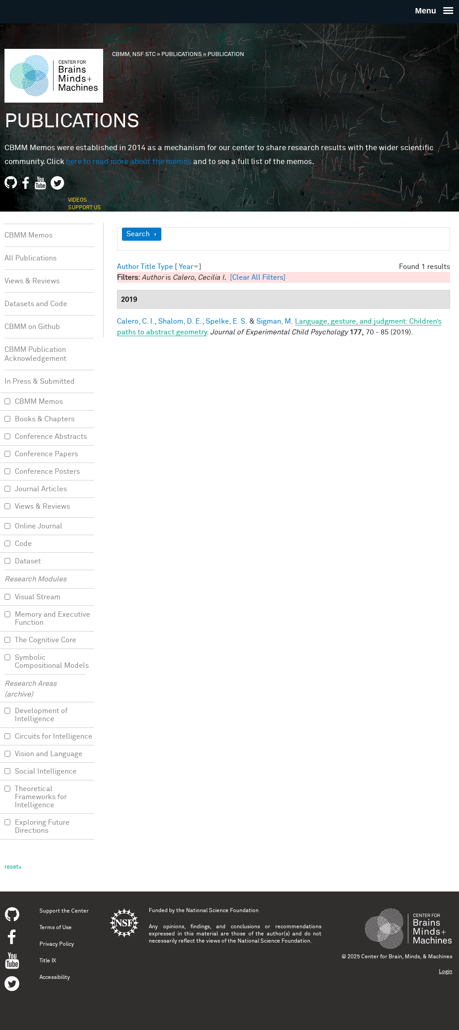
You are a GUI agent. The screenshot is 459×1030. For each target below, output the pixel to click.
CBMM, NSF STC (134, 54)
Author (128, 266)
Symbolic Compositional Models (52, 661)
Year (186, 266)
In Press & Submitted (39, 381)
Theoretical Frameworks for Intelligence (41, 797)
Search (138, 234)
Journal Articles (41, 489)
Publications (181, 54)
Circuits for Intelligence (53, 736)
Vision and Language (48, 753)
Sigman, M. (274, 321)
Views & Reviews (32, 281)
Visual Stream (38, 597)
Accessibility (54, 977)
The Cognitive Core (45, 640)
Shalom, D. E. (180, 321)
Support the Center (64, 911)
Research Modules (35, 579)
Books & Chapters (44, 419)
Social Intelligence (46, 771)
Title (148, 266)
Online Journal (38, 526)
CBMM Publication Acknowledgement (35, 354)
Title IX (47, 961)
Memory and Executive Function (52, 618)
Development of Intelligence (41, 715)
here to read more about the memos (128, 162)
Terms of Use (55, 927)
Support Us (84, 208)
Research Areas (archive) (30, 689)
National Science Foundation (222, 910)
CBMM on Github (32, 326)
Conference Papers (46, 454)
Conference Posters (47, 471)
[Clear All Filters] (258, 277)
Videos (77, 200)
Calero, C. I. (136, 321)
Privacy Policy (56, 944)
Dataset (28, 561)
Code (23, 543)
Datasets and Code (35, 303)
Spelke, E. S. (226, 321)
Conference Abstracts (51, 436)
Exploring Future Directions (42, 826)
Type (165, 266)
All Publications (30, 258)
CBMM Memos (28, 235)
